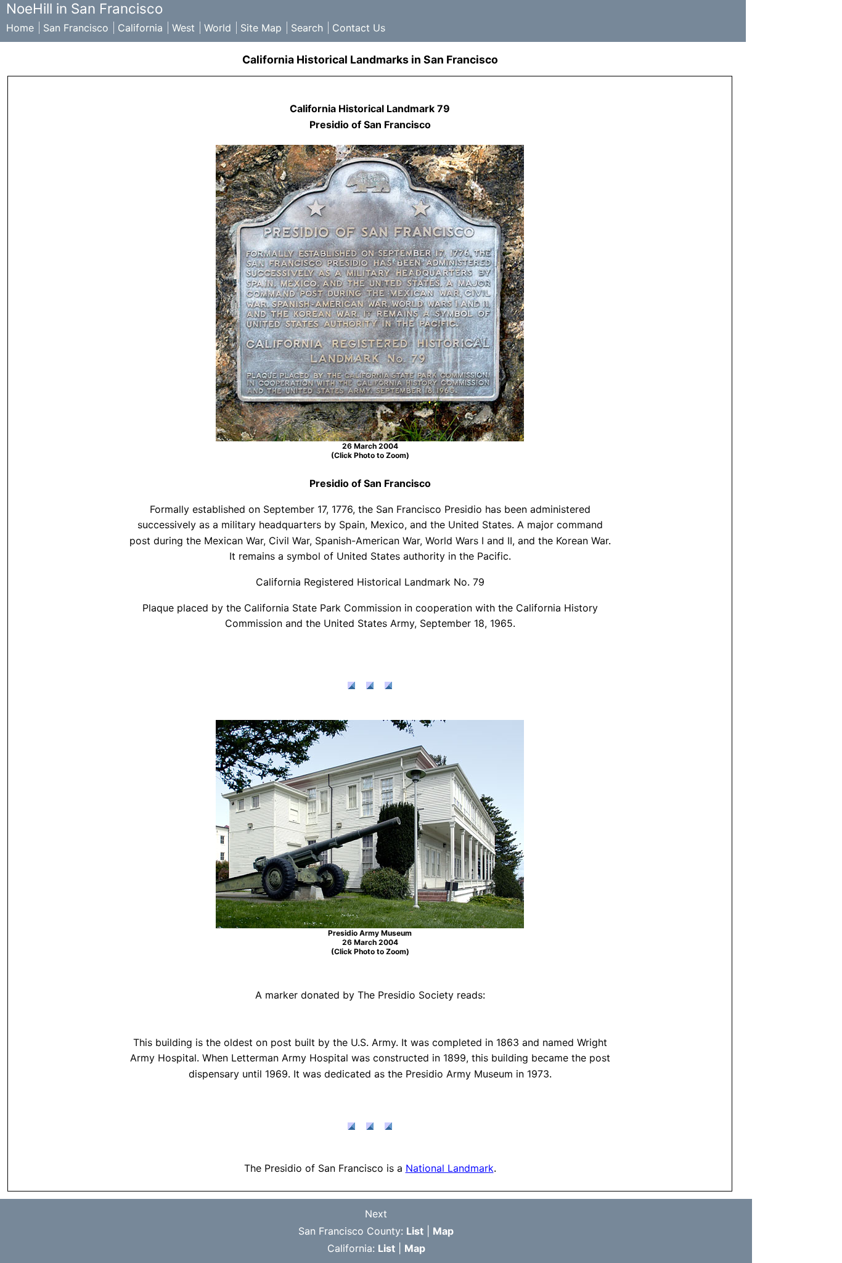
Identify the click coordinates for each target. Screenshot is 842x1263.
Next (376, 1214)
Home (20, 28)
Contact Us (358, 28)
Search (307, 28)
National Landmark (450, 1168)
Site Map (261, 28)
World (217, 28)
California (140, 28)
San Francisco (75, 28)
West (183, 28)
